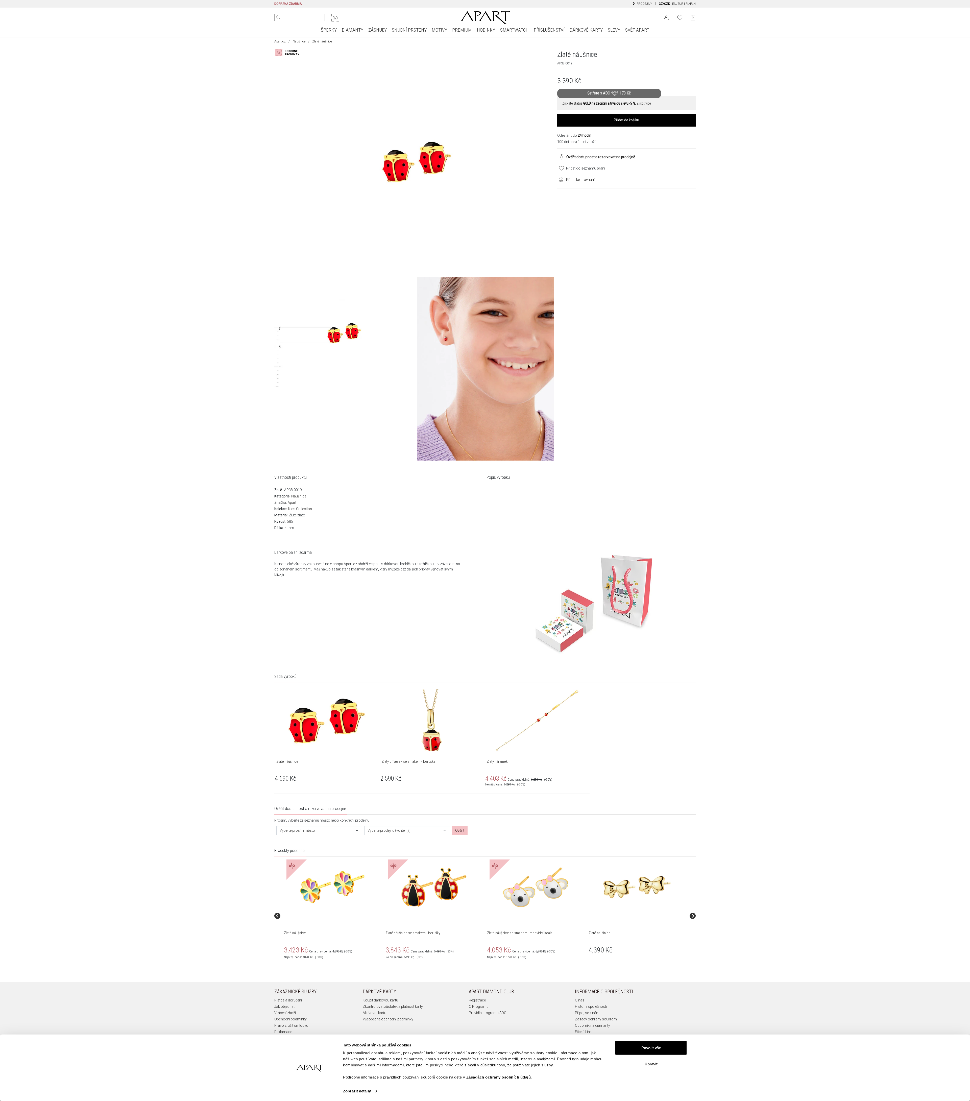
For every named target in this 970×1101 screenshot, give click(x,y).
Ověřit (459, 830)
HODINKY (486, 30)
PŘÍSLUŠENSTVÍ (549, 30)
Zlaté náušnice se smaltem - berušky (412, 933)
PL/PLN (691, 4)
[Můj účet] (666, 17)
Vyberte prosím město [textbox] (297, 830)
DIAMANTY (352, 30)
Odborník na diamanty (592, 1025)
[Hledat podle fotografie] (335, 18)
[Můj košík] (693, 17)
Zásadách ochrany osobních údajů (498, 1077)
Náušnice (299, 41)
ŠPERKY (329, 30)
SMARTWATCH (514, 30)
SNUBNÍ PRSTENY (409, 30)
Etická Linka (584, 1032)
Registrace (477, 1000)
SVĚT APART (637, 30)
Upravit (651, 1064)
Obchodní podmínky (290, 1019)
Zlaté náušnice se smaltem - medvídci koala (519, 933)
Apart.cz (280, 41)
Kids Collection (300, 509)
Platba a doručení (288, 1000)
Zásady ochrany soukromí (596, 1019)
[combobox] (319, 830)
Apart (292, 502)
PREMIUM (462, 30)
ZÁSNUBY (377, 30)
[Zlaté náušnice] (332, 887)
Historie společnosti (591, 1006)
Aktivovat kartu (374, 1013)
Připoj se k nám (587, 1013)
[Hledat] (278, 17)
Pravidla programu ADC (487, 1013)
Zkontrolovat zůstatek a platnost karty (393, 1006)
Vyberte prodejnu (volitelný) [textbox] (389, 830)
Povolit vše (651, 1048)
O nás (579, 1000)
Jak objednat (284, 1006)
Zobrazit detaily (357, 1091)
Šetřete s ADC (609, 93)
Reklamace (283, 1032)
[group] (332, 915)
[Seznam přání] (680, 17)
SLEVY (614, 30)
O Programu (479, 1006)
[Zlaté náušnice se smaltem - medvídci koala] (535, 887)
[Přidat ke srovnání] (559, 179)
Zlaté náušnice (295, 933)
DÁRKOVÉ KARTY (586, 30)
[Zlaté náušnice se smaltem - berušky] (433, 887)
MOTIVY (439, 30)
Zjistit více (644, 103)
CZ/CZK (664, 4)
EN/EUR (677, 4)
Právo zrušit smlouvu (291, 1025)
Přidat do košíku (626, 120)
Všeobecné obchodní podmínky (388, 1019)
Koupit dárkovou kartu (380, 1000)
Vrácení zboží (285, 1013)
